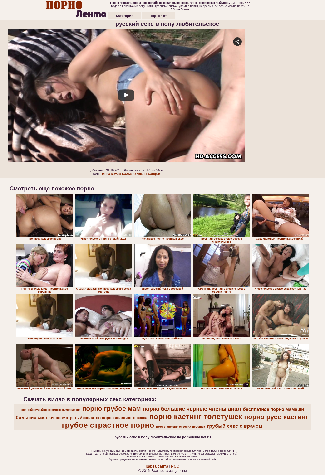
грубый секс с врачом (234, 426)
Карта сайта (157, 466)
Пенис (105, 174)
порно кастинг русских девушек (180, 426)
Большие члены (134, 174)
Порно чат (158, 16)
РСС (175, 466)
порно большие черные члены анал (192, 409)
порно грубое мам (111, 408)
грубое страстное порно (108, 425)
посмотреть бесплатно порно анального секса (101, 417)
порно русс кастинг (276, 417)
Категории (124, 16)
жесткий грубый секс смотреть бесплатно (50, 410)
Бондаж (154, 174)
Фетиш (116, 174)
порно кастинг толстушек (195, 416)
